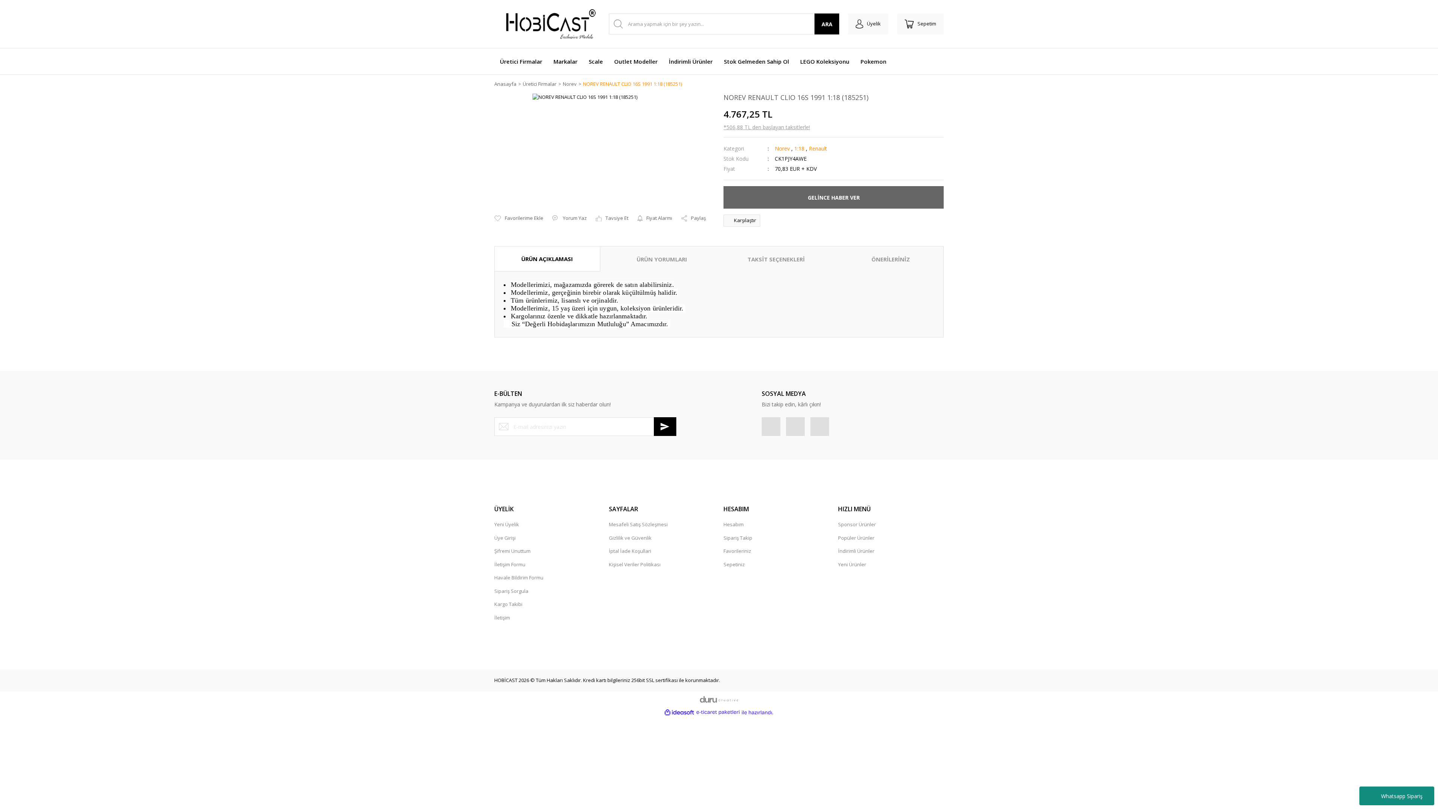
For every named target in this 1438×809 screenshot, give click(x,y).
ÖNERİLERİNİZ (890, 259)
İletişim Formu (509, 564)
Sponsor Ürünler (857, 524)
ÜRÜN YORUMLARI (662, 259)
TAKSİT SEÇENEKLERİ (776, 259)
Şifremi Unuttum (512, 551)
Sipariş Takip (737, 537)
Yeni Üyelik (506, 524)
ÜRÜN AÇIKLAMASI (547, 259)
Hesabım (733, 524)
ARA (827, 24)
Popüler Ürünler (856, 537)
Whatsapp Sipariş (1402, 796)
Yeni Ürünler (852, 564)
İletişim (502, 617)
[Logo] (546, 24)
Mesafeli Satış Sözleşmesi (638, 524)
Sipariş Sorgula (511, 591)
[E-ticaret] (718, 712)
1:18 (799, 148)
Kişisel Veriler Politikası (635, 564)
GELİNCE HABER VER (834, 197)
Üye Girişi (505, 537)
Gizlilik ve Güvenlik (630, 537)
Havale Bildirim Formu (518, 577)
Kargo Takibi (508, 604)
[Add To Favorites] (518, 218)
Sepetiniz (734, 564)
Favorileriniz (737, 551)
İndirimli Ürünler (856, 551)
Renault (818, 148)
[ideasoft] (679, 712)
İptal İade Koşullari (630, 551)
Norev (782, 148)
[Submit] (665, 426)
